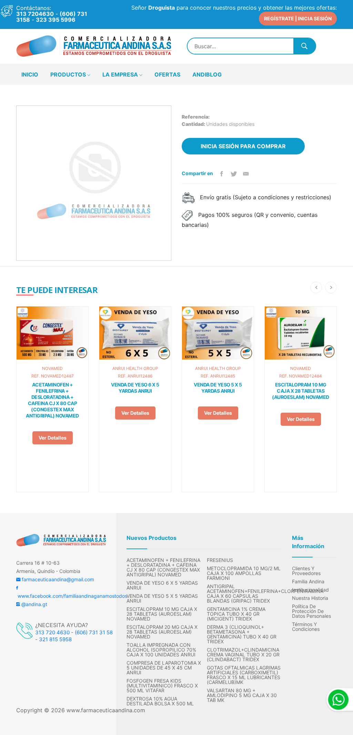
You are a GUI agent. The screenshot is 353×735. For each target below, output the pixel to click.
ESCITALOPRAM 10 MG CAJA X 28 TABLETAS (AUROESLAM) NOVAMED (300, 391)
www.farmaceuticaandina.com (105, 710)
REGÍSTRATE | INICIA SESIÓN (298, 18)
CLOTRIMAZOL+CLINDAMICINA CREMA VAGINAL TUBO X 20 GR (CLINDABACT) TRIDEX (243, 654)
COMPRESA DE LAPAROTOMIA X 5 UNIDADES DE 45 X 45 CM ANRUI (164, 668)
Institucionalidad (310, 589)
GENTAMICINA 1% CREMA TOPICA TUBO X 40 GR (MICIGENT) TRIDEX (236, 614)
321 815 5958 (55, 639)
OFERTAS (167, 74)
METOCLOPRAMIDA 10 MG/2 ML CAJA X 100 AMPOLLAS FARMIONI (244, 573)
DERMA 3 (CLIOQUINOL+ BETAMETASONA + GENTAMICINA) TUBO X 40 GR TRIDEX (241, 634)
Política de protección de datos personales (311, 611)
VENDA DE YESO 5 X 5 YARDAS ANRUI (218, 388)
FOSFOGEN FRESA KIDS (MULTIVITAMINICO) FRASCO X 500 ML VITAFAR (162, 685)
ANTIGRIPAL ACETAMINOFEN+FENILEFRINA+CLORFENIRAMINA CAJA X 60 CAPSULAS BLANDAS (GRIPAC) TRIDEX (244, 593)
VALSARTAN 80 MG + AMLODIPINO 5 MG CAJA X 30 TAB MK (242, 695)
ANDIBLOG (207, 74)
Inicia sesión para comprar (243, 146)
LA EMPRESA (120, 74)
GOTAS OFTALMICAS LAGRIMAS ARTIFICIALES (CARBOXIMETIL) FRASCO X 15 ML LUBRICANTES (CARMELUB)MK (244, 675)
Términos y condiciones (306, 627)
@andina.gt (33, 604)
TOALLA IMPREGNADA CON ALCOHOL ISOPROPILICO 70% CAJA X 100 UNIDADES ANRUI (161, 650)
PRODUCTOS (68, 74)
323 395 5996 (55, 19)
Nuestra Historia (310, 598)
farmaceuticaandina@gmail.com (57, 579)
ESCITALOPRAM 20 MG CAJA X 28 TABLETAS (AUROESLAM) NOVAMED (162, 632)
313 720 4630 (52, 632)
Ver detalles (53, 438)
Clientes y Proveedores (306, 571)
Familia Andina (308, 581)
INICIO (29, 74)
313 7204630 (35, 13)
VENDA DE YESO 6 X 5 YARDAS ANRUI (135, 388)
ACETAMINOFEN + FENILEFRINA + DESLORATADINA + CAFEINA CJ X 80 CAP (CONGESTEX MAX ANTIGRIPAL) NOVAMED (52, 400)
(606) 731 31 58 (94, 632)
